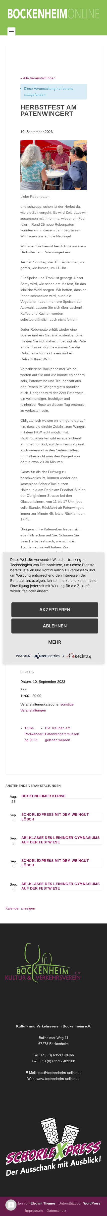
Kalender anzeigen (20, 908)
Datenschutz (56, 1211)
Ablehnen (55, 625)
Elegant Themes (43, 1203)
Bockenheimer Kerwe (43, 796)
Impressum (34, 1211)
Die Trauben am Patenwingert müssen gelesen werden (62, 734)
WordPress (91, 1203)
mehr (54, 642)
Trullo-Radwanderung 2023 (34, 734)
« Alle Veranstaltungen (37, 78)
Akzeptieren (54, 609)
